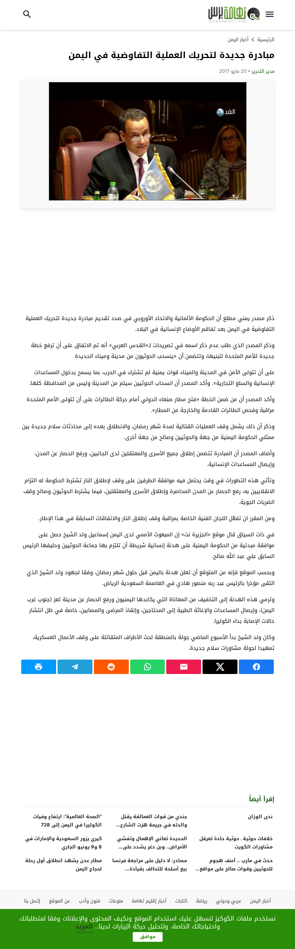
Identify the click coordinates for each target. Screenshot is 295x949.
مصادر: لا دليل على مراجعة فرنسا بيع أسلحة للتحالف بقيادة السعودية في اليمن (149, 869)
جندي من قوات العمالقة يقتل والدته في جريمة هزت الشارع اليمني (153, 825)
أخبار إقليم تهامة (149, 900)
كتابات (181, 900)
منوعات (116, 900)
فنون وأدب (89, 900)
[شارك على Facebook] (256, 666)
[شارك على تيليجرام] (75, 666)
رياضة (201, 900)
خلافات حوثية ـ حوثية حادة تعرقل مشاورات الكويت (236, 842)
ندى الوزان (260, 816)
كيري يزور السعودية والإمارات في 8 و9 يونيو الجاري (63, 842)
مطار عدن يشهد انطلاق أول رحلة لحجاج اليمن (63, 864)
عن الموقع (59, 900)
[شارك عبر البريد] (183, 666)
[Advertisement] (147, 261)
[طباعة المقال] (38, 666)
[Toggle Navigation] (271, 15)
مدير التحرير (263, 71)
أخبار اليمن (238, 39)
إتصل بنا (32, 900)
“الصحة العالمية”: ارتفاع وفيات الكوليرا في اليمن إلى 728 (67, 820)
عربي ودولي (228, 900)
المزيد (84, 926)
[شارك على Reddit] (111, 666)
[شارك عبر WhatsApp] (147, 666)
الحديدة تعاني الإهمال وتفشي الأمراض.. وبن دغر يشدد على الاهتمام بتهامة (152, 847)
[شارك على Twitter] (220, 666)
